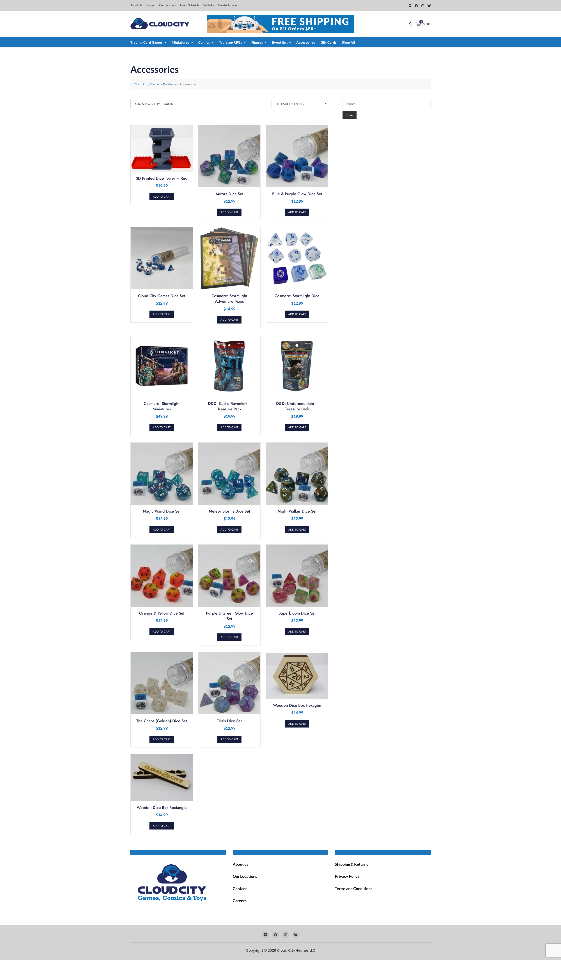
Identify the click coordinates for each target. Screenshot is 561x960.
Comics (204, 42)
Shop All (348, 42)
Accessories (305, 42)
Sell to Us (209, 5)
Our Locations (168, 5)
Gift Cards (329, 42)
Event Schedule (189, 5)
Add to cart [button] (161, 197)
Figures (257, 42)
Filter (349, 115)
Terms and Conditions (353, 888)
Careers (240, 900)
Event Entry (281, 42)
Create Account (228, 5)
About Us (136, 5)
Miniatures (180, 42)
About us (240, 864)
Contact (151, 5)
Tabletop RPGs (230, 42)
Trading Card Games (146, 42)
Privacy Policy (347, 876)
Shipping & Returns (351, 864)
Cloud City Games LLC (296, 950)
